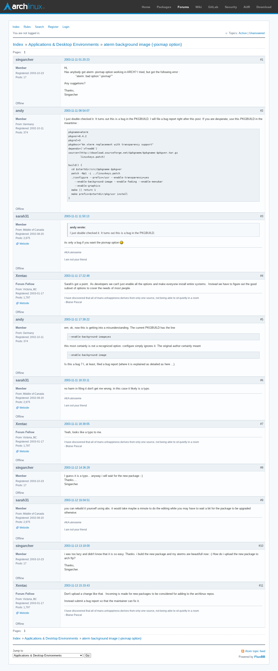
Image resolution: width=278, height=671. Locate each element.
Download (263, 7)
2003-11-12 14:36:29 (77, 467)
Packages (164, 7)
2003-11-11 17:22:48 (76, 275)
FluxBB (259, 656)
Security (231, 7)
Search (39, 26)
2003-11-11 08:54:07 (76, 110)
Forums (183, 7)
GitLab (213, 7)
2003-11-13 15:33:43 (77, 585)
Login (66, 26)
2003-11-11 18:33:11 (76, 380)
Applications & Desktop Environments (63, 44)
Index (16, 26)
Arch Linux (24, 6)
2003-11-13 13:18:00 (77, 545)
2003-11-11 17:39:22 (76, 319)
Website (24, 243)
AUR (246, 7)
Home (146, 7)
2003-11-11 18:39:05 (76, 424)
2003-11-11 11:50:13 (76, 216)
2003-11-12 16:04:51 (77, 500)
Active (243, 33)
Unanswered (257, 33)
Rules (27, 26)
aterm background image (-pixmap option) (143, 44)
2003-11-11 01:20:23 (76, 59)
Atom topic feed (255, 651)
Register (53, 26)
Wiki (198, 7)
